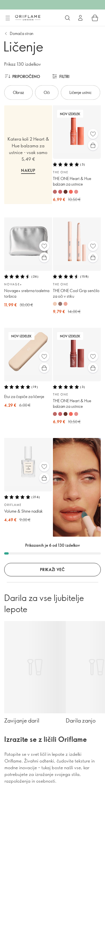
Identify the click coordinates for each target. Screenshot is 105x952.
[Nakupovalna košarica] (95, 18)
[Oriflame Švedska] (28, 17)
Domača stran (21, 33)
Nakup (28, 170)
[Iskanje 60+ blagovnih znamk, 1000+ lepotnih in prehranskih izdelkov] (67, 18)
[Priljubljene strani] (93, 134)
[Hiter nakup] (93, 145)
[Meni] (7, 18)
